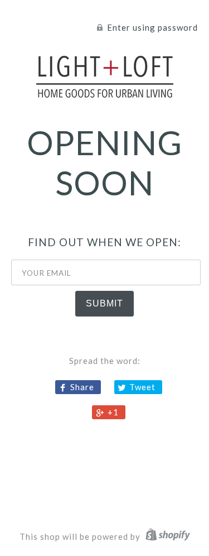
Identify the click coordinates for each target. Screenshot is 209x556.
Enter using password (151, 27)
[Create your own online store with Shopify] (166, 536)
